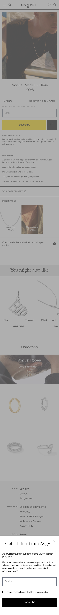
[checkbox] (3, 592)
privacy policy (41, 592)
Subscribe (29, 602)
